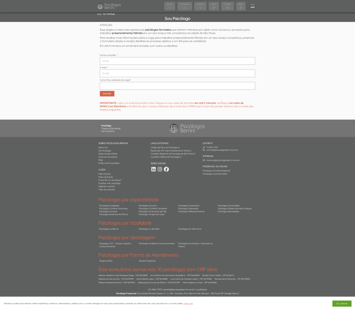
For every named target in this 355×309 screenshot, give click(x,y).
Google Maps (231, 293)
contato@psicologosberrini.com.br (178, 289)
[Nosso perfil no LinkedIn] (153, 169)
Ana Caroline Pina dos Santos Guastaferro (167, 275)
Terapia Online (105, 260)
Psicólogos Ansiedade (109, 205)
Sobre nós (103, 147)
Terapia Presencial (147, 260)
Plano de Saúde (105, 177)
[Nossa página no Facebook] (166, 169)
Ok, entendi (342, 303)
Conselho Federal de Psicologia (165, 157)
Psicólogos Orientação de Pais (152, 211)
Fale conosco (104, 173)
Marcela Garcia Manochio (225, 279)
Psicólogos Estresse (108, 211)
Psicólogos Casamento (188, 205)
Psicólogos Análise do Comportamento (157, 243)
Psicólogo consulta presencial (216, 170)
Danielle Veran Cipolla (211, 275)
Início (99, 14)
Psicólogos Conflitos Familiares (153, 208)
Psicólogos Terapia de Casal (151, 214)
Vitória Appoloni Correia (192, 282)
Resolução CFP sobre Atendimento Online (170, 150)
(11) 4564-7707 (154, 289)
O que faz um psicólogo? (109, 180)
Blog (100, 160)
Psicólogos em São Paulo (189, 229)
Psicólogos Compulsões (228, 205)
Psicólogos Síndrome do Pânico (113, 214)
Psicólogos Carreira (148, 205)
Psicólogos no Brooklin (149, 229)
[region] (177, 303)
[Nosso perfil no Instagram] (160, 169)
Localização (201, 289)
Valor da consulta (106, 189)
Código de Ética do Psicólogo (164, 147)
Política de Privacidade (108, 163)
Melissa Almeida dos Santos (110, 282)
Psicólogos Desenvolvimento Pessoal (235, 208)
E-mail (103, 67)
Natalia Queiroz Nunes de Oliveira (152, 282)
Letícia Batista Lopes (145, 279)
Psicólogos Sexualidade (228, 211)
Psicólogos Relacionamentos (191, 211)
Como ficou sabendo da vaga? (115, 80)
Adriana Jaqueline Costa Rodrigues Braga (116, 275)
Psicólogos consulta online (215, 173)
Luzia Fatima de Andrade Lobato (184, 279)
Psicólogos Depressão (188, 208)
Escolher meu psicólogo (109, 183)
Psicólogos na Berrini (108, 229)
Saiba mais (188, 303)
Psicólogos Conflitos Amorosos (113, 208)
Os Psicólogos (104, 150)
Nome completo (108, 55)
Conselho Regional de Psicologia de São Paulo (172, 153)
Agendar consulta (106, 186)
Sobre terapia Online (107, 153)
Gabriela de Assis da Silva (109, 279)
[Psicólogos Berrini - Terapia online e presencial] (188, 128)
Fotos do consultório (107, 157)
